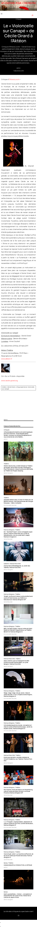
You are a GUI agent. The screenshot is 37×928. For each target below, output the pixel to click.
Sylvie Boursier (8, 539)
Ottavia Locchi (14, 79)
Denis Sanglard (8, 473)
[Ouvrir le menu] (1, 14)
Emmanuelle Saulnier (10, 505)
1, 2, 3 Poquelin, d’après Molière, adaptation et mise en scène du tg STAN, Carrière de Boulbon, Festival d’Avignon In (18, 823)
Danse (6, 863)
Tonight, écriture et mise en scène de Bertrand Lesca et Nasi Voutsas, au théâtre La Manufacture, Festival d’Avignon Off (18, 598)
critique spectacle (21, 387)
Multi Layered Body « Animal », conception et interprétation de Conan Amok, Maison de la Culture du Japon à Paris (18, 895)
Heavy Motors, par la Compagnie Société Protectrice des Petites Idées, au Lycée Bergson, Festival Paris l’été (16, 662)
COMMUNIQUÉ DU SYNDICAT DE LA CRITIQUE (18, 865)
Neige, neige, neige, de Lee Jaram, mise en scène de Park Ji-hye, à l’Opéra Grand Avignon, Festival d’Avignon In (18, 694)
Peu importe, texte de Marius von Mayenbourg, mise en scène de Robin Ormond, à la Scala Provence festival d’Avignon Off (18, 791)
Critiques (18, 19)
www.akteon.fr (6, 359)
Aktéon (4, 387)
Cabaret (6, 564)
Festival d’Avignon (9, 530)
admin (18, 68)
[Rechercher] (32, 15)
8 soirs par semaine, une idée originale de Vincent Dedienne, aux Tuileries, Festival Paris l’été (18, 759)
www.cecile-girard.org (9, 380)
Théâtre (6, 464)
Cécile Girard (11, 387)
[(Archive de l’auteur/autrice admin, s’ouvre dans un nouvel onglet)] (18, 416)
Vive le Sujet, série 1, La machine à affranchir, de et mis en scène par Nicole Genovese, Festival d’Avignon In (18, 855)
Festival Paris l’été (15, 564)
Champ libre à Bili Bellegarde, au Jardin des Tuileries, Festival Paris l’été (17, 566)
